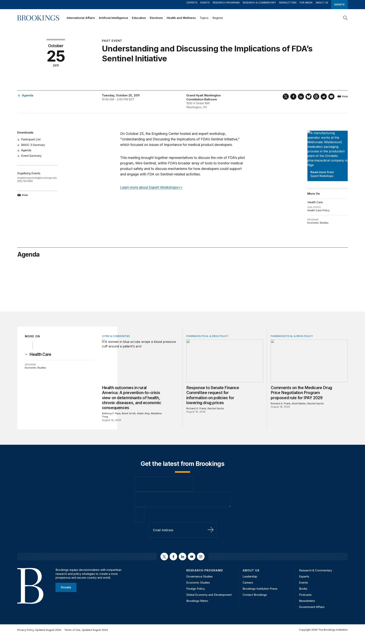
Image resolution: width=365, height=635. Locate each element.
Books (303, 588)
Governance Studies (199, 576)
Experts (192, 2)
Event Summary (31, 156)
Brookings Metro (197, 601)
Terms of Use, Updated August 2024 (86, 629)
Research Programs (226, 2)
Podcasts (305, 595)
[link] (40, 354)
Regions (217, 18)
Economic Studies (317, 222)
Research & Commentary (259, 2)
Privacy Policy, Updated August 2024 (39, 629)
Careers (248, 582)
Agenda (26, 150)
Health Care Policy (318, 210)
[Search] (345, 18)
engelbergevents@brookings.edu (37, 177)
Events (205, 2)
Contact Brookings (255, 595)
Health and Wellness (181, 18)
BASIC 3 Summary (33, 145)
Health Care (315, 202)
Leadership (250, 576)
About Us (322, 2)
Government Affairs (312, 607)
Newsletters (288, 2)
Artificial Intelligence (113, 18)
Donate (339, 4)
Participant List (30, 139)
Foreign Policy (195, 588)
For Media (306, 2)
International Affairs (81, 18)
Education (139, 18)
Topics (204, 18)
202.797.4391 (25, 180)
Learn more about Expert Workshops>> (151, 187)
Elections (156, 18)
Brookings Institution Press (260, 588)
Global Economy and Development (209, 595)
